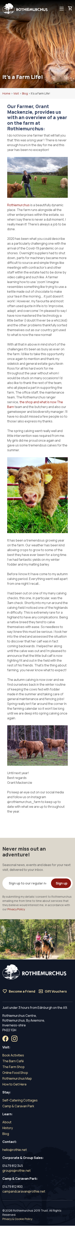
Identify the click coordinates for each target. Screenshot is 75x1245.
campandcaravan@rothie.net (23, 1191)
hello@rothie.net (14, 1150)
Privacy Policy (16, 909)
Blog (5, 1133)
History (7, 1128)
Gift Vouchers (52, 991)
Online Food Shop (15, 1072)
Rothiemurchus (18, 205)
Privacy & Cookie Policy (17, 1219)
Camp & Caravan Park (18, 1106)
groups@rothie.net (16, 1170)
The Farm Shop (13, 1067)
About (6, 1122)
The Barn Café (13, 1061)
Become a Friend (18, 991)
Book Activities (13, 1055)
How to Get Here (14, 1084)
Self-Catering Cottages (20, 1100)
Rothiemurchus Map (17, 1078)
